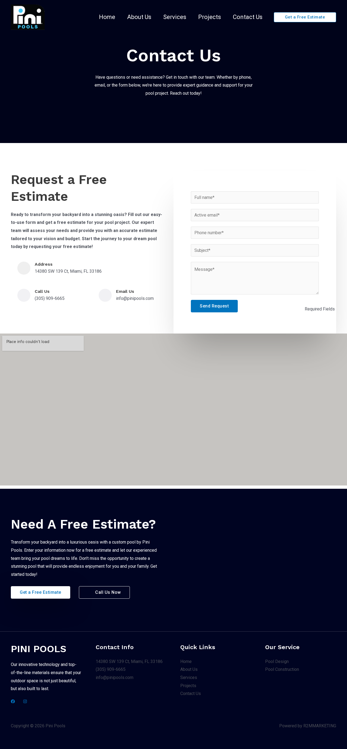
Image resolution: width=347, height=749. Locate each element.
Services (174, 17)
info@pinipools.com (114, 677)
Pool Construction (282, 669)
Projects (209, 17)
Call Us (42, 291)
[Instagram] (25, 701)
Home (107, 17)
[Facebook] (13, 701)
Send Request (214, 306)
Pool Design (277, 661)
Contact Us (247, 17)
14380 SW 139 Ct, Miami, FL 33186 (129, 661)
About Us (139, 17)
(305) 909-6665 (111, 669)
